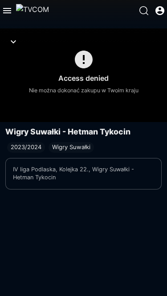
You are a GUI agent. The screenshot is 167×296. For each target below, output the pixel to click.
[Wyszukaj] (143, 10)
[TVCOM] (32, 10)
